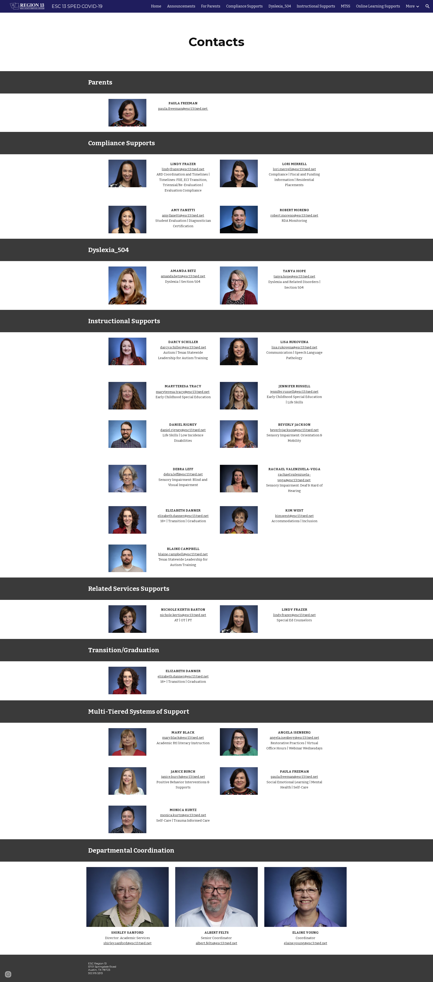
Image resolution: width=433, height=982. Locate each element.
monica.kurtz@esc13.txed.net (183, 815)
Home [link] (156, 6)
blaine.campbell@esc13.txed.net (183, 554)
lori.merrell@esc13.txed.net (294, 169)
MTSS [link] (345, 6)
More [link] (410, 6)
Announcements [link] (181, 6)
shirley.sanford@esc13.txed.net (128, 943)
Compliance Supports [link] (244, 6)
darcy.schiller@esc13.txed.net (183, 347)
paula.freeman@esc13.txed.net (183, 109)
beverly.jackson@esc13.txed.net (294, 430)
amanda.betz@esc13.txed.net (183, 276)
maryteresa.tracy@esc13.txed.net (183, 392)
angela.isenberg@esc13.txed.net (294, 738)
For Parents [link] (210, 6)
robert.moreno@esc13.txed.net (294, 215)
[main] (216, 42)
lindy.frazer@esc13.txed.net (183, 169)
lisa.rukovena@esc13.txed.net (294, 347)
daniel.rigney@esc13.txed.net (183, 430)
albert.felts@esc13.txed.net (216, 943)
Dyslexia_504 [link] (280, 6)
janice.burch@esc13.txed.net (183, 777)
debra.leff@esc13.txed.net (183, 474)
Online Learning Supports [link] (378, 6)
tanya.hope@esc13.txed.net (294, 276)
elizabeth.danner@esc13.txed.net (183, 516)
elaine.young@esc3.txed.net (305, 943)
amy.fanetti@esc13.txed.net (183, 215)
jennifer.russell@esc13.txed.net (294, 392)
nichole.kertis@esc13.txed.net (183, 615)
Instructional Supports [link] (316, 6)
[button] (427, 6)
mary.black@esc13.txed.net (183, 738)
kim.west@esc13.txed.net (294, 516)
